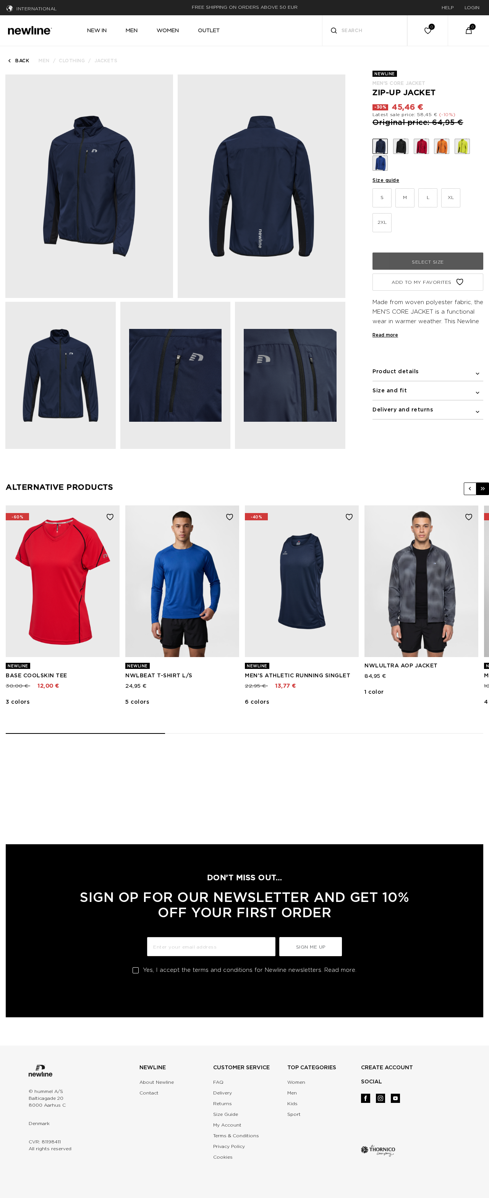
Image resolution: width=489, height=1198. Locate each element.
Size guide (385, 180)
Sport (294, 1114)
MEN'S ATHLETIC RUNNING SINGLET (297, 675)
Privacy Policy (229, 1146)
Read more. (340, 969)
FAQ (218, 1082)
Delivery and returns (402, 409)
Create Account (387, 1067)
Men (44, 60)
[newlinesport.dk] (30, 29)
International (36, 8)
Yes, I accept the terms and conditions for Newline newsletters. (249, 969)
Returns (222, 1103)
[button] (470, 488)
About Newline (156, 1082)
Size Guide (225, 1114)
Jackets (106, 60)
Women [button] (168, 30)
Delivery (222, 1093)
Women (296, 1082)
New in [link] (97, 30)
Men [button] (132, 30)
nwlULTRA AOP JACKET (401, 665)
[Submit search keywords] (334, 31)
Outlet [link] (209, 30)
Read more (385, 335)
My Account (227, 1125)
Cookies (223, 1157)
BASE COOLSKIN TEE (36, 675)
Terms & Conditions (236, 1135)
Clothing (72, 60)
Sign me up (310, 947)
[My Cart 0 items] (468, 30)
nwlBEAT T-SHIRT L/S (159, 675)
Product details (395, 371)
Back (22, 60)
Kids (292, 1103)
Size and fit (389, 390)
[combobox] (364, 30)
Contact (149, 1093)
